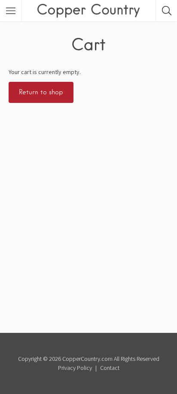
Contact (109, 368)
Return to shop (41, 92)
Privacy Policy (75, 368)
